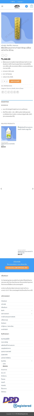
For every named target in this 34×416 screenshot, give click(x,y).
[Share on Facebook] (5, 92)
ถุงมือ (4, 363)
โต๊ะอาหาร (4, 388)
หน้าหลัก (3, 45)
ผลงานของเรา (5, 313)
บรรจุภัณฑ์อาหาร (6, 348)
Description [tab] (5, 102)
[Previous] (1, 192)
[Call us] (14, 1)
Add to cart (15, 81)
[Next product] (2, 55)
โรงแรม (21, 88)
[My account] (26, 6)
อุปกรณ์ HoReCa (6, 358)
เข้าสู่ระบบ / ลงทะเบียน (7, 326)
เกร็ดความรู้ (4, 320)
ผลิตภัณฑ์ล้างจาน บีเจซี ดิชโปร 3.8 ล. (8, 144)
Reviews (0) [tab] (4, 105)
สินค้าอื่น (9, 45)
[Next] (33, 192)
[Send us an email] (12, 1)
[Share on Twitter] (8, 92)
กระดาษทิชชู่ (4, 342)
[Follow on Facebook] (11, 1)
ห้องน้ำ (3, 382)
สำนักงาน (4, 376)
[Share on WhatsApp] (2, 92)
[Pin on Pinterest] (14, 92)
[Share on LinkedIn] (17, 92)
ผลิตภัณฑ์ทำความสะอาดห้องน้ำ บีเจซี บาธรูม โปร (25, 252)
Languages (20, 1)
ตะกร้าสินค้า (4, 329)
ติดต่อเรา (3, 323)
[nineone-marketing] (17, 6)
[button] (2, 6)
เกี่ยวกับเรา (4, 307)
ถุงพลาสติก (4, 354)
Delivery (3, 391)
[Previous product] (6, 55)
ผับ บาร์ (3, 373)
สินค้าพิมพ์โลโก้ (5, 339)
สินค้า (2, 310)
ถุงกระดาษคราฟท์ (6, 351)
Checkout (4, 301)
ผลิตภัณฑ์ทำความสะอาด (8, 345)
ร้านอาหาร (9, 88)
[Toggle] (32, 310)
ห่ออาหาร (15, 45)
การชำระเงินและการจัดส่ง (8, 317)
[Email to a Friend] (11, 92)
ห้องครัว (13, 88)
